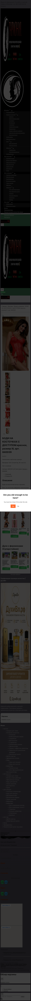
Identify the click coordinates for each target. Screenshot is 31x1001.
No (18, 506)
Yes (13, 506)
